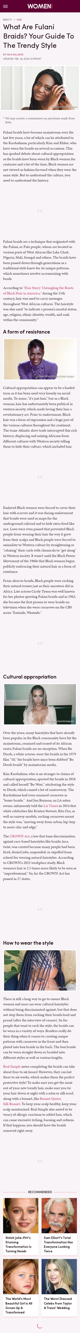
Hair (19, 19)
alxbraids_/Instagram (63, 987)
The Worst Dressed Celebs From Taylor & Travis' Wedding (58, 1303)
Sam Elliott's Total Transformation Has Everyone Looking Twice (58, 1244)
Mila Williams (15, 54)
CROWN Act (20, 836)
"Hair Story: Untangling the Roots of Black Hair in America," (38, 290)
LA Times (50, 805)
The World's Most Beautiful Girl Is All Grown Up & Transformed (18, 1305)
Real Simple (12, 1066)
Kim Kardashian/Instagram (60, 721)
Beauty (7, 19)
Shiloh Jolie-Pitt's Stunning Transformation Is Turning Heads (18, 1244)
